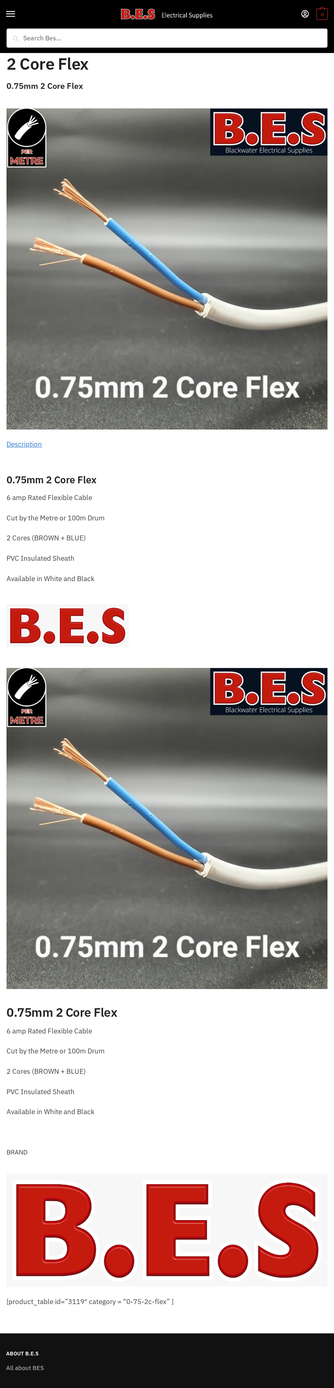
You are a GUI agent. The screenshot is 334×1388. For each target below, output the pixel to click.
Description (24, 444)
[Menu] (18, 14)
